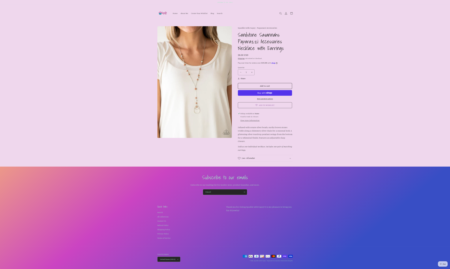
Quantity (241, 67)
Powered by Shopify (287, 260)
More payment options (265, 99)
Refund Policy (163, 225)
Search (160, 212)
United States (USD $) (168, 259)
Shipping (241, 58)
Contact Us (161, 221)
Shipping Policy (163, 229)
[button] (280, 13)
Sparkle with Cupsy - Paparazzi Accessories (267, 260)
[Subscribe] (244, 192)
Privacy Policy (163, 234)
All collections (163, 217)
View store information (250, 120)
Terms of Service (164, 238)
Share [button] (243, 78)
